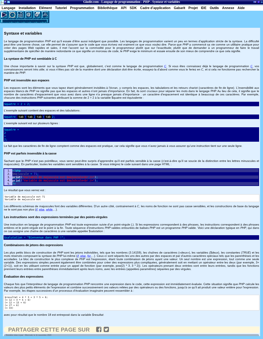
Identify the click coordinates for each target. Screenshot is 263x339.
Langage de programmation (120, 2)
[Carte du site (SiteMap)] (45, 15)
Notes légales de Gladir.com (4, 2)
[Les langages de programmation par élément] (12, 15)
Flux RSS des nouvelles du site (7, 2)
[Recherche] (20, 15)
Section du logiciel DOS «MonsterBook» (254, 2)
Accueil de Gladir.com (2, 2)
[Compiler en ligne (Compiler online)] (4, 15)
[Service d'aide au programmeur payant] (37, 15)
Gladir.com (91, 2)
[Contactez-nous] (29, 15)
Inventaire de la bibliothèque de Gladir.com (258, 1)
